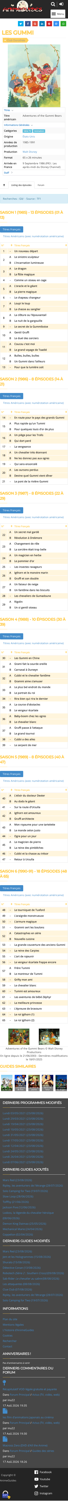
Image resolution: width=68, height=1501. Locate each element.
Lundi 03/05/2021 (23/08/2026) (23, 1113)
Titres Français (11, 229)
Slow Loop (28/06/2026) (18, 1196)
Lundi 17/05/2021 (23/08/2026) (23, 1140)
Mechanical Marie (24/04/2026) (22, 1229)
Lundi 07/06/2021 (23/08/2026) (23, 1162)
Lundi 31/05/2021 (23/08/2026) (23, 1135)
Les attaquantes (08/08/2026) (21, 1284)
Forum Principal (20, 1394)
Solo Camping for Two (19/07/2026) (25, 1191)
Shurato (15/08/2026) (16, 1262)
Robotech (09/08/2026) (33, 1273)
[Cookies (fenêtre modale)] (6, 1495)
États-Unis (29, 136)
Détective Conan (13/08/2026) (21, 1267)
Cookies (8, 1335)
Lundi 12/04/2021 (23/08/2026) (23, 1146)
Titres (7, 110)
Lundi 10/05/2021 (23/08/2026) (23, 1129)
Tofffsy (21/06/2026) (16, 1202)
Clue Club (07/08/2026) (17, 1289)
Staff (6, 172)
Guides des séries (43, 1451)
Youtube (45, 1479)
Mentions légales (13, 1324)
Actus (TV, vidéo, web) (45, 1394)
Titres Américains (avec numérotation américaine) (33, 236)
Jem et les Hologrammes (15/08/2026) (27, 1257)
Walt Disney (30, 151)
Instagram (46, 1493)
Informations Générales (16, 125)
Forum (41, 185)
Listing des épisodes (21, 185)
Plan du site (10, 1319)
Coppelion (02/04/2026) (18, 1234)
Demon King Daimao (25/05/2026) (24, 1223)
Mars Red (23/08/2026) (17, 1180)
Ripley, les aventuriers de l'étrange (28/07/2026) (33, 1185)
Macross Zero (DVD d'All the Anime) (25, 1445)
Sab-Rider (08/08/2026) (31, 1278)
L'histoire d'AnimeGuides (18, 1330)
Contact (7, 1346)
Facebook (46, 1472)
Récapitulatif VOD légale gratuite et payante (30, 1389)
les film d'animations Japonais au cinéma (28, 1417)
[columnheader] (6, 245)
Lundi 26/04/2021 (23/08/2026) (23, 1156)
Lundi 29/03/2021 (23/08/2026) (23, 1118)
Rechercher (10, 1341)
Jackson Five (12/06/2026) (19, 1207)
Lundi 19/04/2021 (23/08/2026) (23, 1124)
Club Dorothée (16, 40)
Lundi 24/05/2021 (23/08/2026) (23, 1151)
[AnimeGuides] (23, 6)
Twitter (44, 1486)
